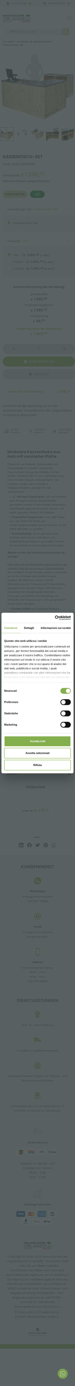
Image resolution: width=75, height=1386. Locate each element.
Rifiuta (37, 765)
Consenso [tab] (10, 627)
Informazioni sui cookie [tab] (56, 627)
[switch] (65, 702)
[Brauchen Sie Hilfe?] (63, 1374)
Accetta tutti (37, 741)
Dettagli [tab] (29, 627)
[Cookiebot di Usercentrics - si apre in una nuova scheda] (55, 617)
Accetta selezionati (37, 753)
